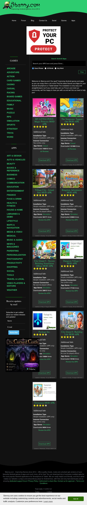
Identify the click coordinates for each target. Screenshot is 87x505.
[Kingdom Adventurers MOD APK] (71, 178)
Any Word (60, 68)
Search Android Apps (58, 59)
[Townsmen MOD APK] (44, 391)
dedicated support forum (18, 481)
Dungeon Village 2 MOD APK (71, 262)
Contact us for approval (66, 481)
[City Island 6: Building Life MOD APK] (71, 320)
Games (63, 20)
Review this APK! (44, 220)
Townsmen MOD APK (44, 402)
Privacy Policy (33, 481)
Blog (32, 20)
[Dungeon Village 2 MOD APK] (71, 249)
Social (54, 20)
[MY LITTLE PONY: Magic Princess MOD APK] (44, 107)
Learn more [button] (48, 501)
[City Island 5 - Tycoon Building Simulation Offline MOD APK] (44, 249)
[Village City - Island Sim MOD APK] (44, 178)
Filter (82, 72)
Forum (23, 20)
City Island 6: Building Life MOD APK (71, 333)
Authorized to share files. (48, 481)
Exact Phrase (39, 68)
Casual (45, 145)
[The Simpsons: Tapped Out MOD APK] (71, 107)
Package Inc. (44, 331)
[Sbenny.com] (21, 5)
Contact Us (43, 20)
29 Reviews (72, 149)
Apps (73, 20)
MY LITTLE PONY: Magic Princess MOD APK (44, 121)
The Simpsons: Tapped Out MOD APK (71, 120)
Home (14, 20)
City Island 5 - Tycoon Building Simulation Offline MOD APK (44, 263)
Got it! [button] (75, 499)
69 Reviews (44, 151)
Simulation (46, 214)
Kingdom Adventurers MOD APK (72, 191)
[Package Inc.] (44, 320)
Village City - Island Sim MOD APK (44, 191)
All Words (50, 68)
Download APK (44, 160)
